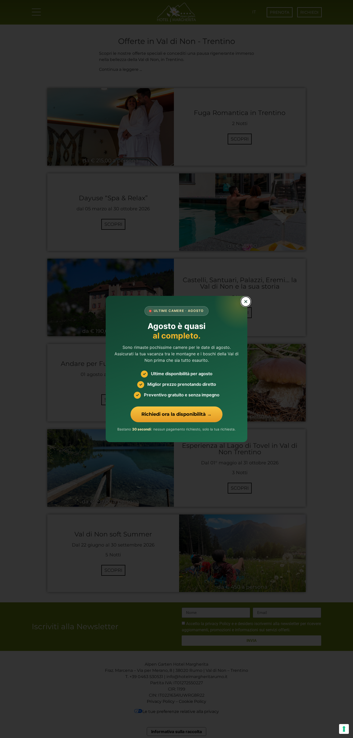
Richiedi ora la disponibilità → (176, 414)
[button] (245, 301)
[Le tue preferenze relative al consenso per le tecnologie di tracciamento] (344, 729)
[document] (176, 369)
